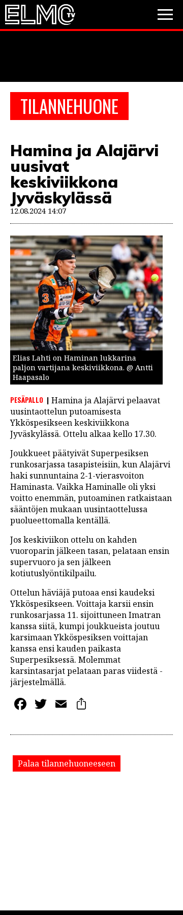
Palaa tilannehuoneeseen (66, 763)
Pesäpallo (26, 400)
